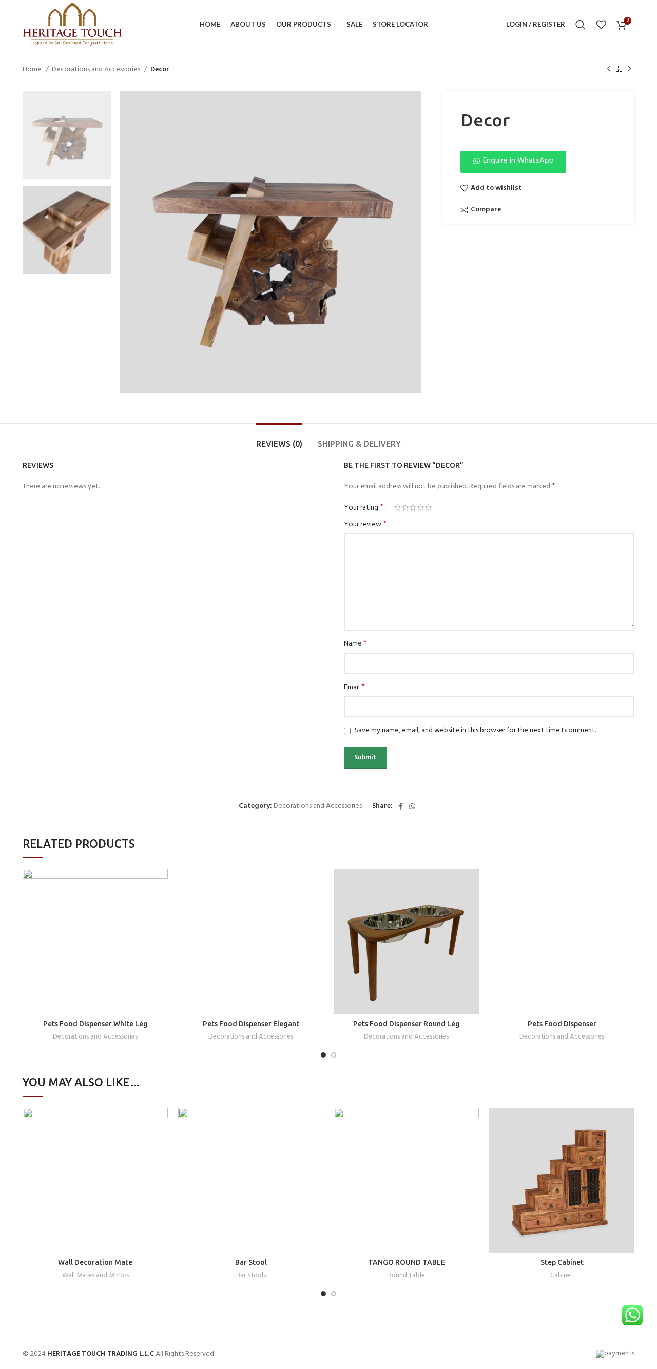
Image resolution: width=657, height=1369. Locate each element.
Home (33, 69)
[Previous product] (609, 69)
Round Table (406, 1276)
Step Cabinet (562, 1262)
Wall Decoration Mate (95, 1262)
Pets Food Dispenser (562, 1024)
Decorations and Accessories (97, 69)
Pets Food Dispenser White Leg (95, 1024)
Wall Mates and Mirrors (95, 1276)
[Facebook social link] (400, 806)
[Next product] (629, 69)
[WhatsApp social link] (412, 806)
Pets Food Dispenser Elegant (251, 1024)
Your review (365, 525)
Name (355, 644)
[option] (67, 135)
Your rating (363, 507)
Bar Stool (251, 1262)
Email (354, 687)
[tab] (279, 439)
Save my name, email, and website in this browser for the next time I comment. (475, 730)
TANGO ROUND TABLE (406, 1262)
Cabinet (561, 1276)
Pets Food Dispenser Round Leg (406, 1024)
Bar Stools (251, 1276)
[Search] (580, 24)
